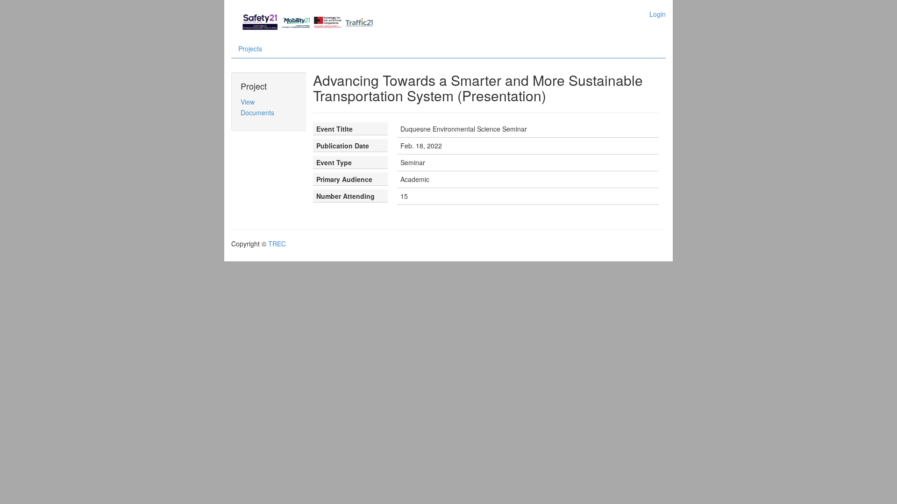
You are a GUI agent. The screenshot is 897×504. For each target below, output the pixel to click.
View (248, 101)
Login (657, 14)
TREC (277, 243)
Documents (257, 112)
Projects (250, 48)
